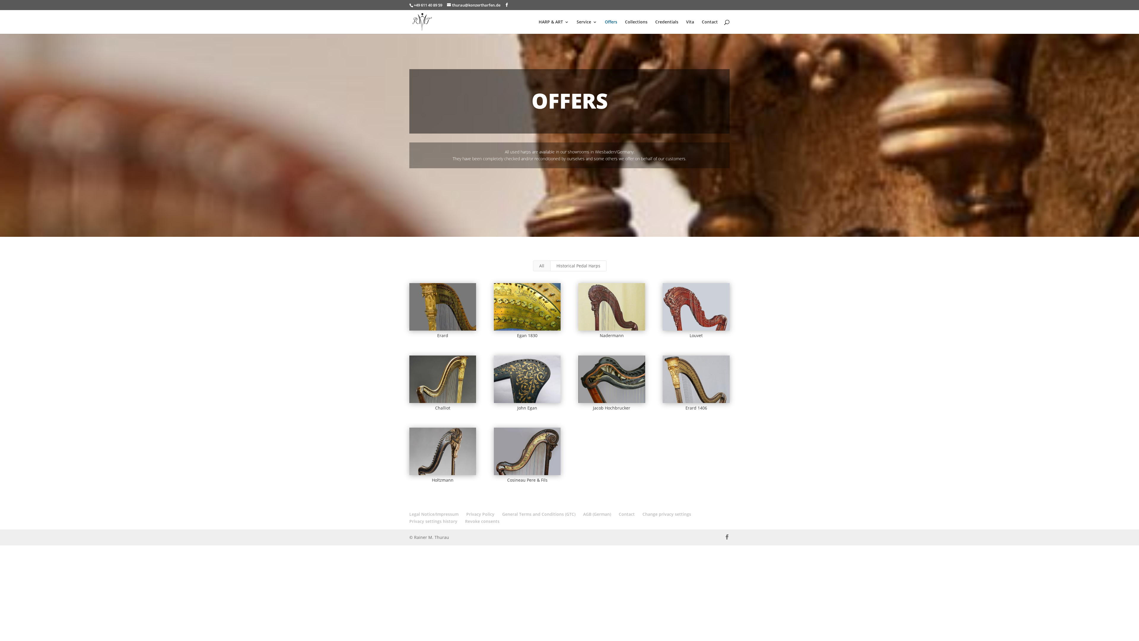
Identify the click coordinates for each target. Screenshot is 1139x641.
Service (584, 22)
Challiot (442, 408)
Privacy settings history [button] (433, 521)
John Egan (527, 408)
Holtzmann (443, 480)
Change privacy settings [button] (666, 514)
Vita (690, 22)
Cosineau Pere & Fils (527, 480)
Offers (611, 22)
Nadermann (612, 335)
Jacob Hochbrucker (611, 408)
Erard (442, 335)
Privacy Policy (480, 514)
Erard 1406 (696, 408)
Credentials (666, 22)
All (541, 266)
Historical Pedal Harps (578, 266)
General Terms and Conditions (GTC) (538, 514)
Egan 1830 (527, 335)
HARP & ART (551, 22)
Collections (636, 22)
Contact (710, 22)
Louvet (696, 335)
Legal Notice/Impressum (434, 514)
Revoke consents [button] (482, 521)
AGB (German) (597, 514)
